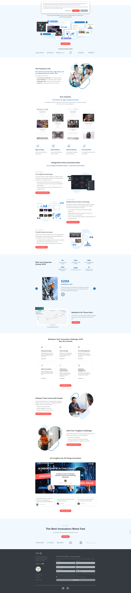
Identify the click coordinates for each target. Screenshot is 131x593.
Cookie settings (67, 10)
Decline (84, 10)
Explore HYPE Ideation (41, 247)
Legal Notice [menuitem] (38, 577)
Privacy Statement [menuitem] (39, 574)
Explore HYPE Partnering (72, 222)
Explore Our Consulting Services (43, 413)
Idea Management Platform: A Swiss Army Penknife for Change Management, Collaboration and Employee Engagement (44, 500)
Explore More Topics (65, 510)
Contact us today (39, 563)
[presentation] (36, 288)
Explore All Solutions (65, 385)
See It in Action (65, 43)
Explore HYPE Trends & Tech (42, 192)
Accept (76, 10)
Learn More (75, 322)
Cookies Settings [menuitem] (39, 579)
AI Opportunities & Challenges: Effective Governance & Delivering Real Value (65, 475)
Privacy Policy (78, 4)
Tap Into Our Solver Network (73, 444)
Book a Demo (65, 536)
